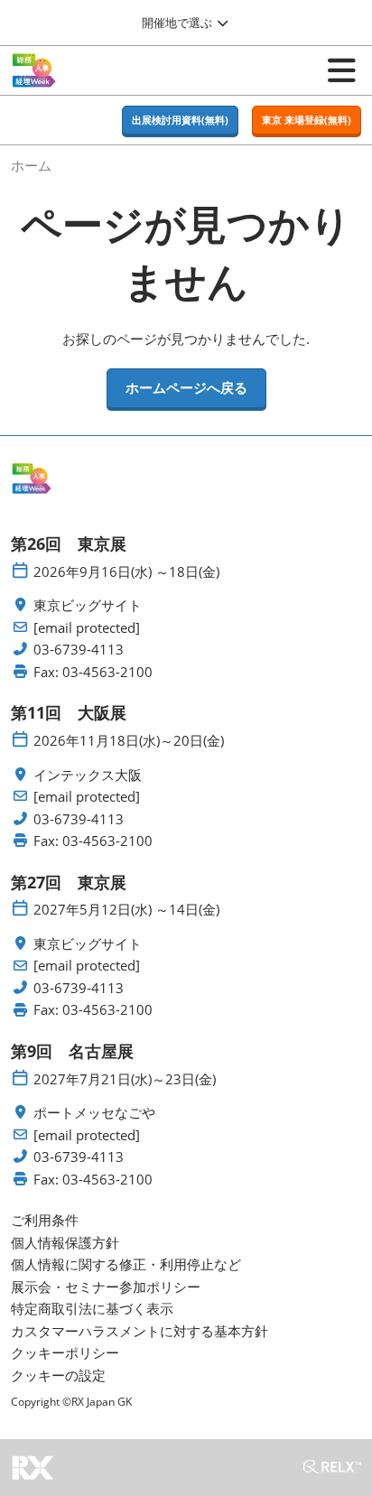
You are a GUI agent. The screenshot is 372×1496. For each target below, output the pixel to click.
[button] (180, 120)
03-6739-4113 (78, 649)
